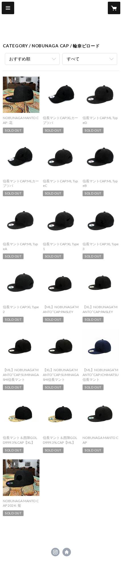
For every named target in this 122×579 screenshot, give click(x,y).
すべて (73, 58)
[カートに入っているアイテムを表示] (114, 8)
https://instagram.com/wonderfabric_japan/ (55, 552)
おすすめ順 (19, 58)
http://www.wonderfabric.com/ (66, 552)
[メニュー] (8, 8)
